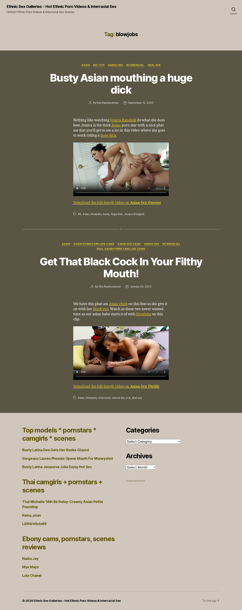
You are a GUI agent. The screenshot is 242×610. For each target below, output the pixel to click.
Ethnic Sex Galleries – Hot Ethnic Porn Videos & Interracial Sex (77, 600)
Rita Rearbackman (108, 102)
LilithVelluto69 (34, 524)
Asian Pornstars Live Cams (93, 243)
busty (106, 214)
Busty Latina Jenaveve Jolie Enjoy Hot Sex (57, 467)
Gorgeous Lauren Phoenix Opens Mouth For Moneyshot (67, 458)
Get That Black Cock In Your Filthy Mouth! (121, 267)
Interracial (135, 65)
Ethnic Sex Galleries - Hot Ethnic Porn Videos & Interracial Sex (61, 7)
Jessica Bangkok (123, 120)
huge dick (108, 135)
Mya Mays (30, 567)
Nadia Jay (30, 559)
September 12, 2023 (140, 102)
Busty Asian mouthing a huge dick (121, 83)
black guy (100, 309)
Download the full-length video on (117, 203)
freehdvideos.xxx (136, 480)
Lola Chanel (31, 576)
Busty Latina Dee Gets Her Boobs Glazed (55, 450)
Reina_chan (31, 515)
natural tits (118, 397)
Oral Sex (154, 65)
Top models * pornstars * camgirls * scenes (59, 434)
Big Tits (99, 65)
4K (79, 214)
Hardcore (115, 65)
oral (128, 397)
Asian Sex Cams (129, 243)
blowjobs (96, 214)
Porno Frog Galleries (129, 480)
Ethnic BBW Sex (142, 480)
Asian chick (118, 304)
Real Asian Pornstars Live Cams (121, 248)
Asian (85, 65)
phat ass (137, 397)
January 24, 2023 (140, 286)
